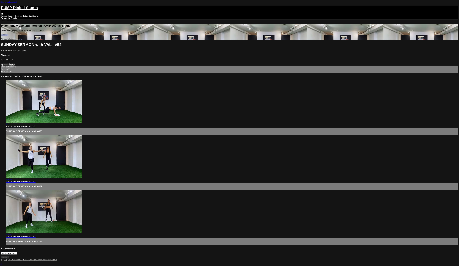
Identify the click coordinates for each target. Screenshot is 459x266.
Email (13, 65)
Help (10, 260)
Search (11, 16)
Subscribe (4, 35)
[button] (2, 14)
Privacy (20, 260)
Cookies (26, 260)
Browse (4, 16)
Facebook (5, 65)
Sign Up (4, 260)
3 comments (5, 55)
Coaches (18, 16)
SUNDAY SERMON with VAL (11, 50)
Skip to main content (8, 2)
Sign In (14, 18)
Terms (14, 260)
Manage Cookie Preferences (41, 260)
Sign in (35, 16)
